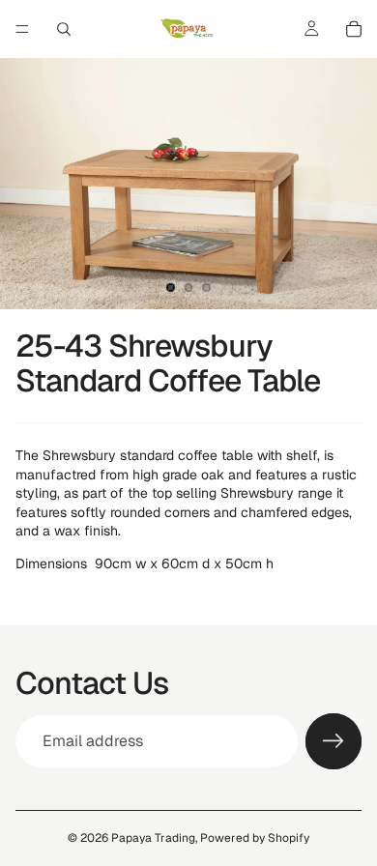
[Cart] (354, 29)
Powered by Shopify (254, 838)
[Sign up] (333, 741)
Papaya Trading (153, 838)
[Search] (64, 29)
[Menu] (22, 29)
